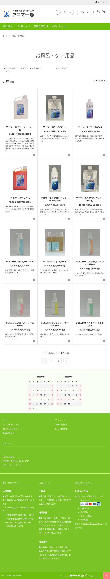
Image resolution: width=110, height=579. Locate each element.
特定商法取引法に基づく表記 (16, 461)
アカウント (101, 2)
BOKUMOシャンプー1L (54, 261)
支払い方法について (92, 523)
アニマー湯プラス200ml (90, 127)
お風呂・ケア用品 (18, 36)
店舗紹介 (7, 26)
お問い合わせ (58, 26)
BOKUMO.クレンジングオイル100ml (55, 324)
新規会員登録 (41, 26)
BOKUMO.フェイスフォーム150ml (20, 324)
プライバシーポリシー (13, 465)
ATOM (11, 457)
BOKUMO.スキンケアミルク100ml (90, 324)
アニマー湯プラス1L (20, 198)
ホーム (5, 36)
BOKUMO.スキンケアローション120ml (90, 263)
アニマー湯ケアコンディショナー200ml (55, 199)
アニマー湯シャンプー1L (55, 127)
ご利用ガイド (23, 26)
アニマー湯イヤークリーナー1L (20, 128)
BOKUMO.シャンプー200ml (20, 261)
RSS (5, 457)
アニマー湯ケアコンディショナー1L (90, 199)
